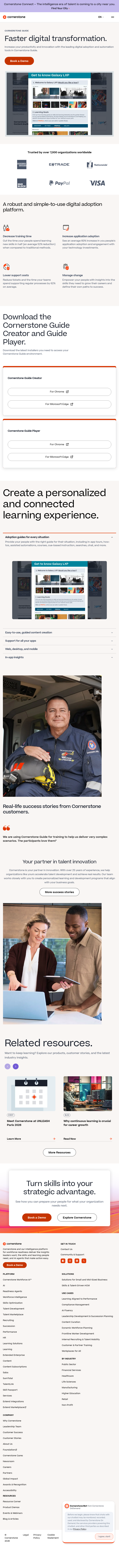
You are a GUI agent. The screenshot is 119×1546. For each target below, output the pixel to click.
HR (4, 1337)
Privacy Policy (37, 1536)
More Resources (59, 1153)
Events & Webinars (12, 1513)
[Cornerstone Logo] (14, 17)
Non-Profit (67, 1405)
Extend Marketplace (13, 1407)
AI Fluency (67, 1310)
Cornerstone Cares (13, 1455)
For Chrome (57, 391)
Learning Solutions (12, 1343)
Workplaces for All (71, 1351)
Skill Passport (10, 1389)
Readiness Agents (12, 1291)
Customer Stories (12, 1438)
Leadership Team (12, 1426)
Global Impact (10, 1478)
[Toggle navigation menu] (111, 17)
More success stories (59, 892)
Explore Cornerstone (77, 1218)
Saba (5, 1372)
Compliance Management (75, 1304)
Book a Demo (19, 61)
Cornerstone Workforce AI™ (17, 1279)
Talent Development (13, 1308)
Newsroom (8, 1461)
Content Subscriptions (15, 1366)
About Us (7, 1444)
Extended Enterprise (14, 1355)
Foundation (9, 1449)
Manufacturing (69, 1387)
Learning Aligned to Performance (79, 1298)
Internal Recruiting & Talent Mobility (81, 1339)
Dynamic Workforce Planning (77, 1327)
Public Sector (69, 1364)
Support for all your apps (20, 641)
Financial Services (71, 1370)
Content (7, 1360)
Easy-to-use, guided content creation (28, 632)
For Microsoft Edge (57, 404)
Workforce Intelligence (15, 1297)
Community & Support (72, 1254)
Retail (65, 1399)
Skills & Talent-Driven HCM (76, 1285)
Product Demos (11, 1507)
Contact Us (66, 1249)
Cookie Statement (53, 1536)
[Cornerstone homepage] (30, 1243)
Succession (9, 1326)
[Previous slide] (7, 1066)
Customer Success (13, 1432)
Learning (7, 1349)
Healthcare (68, 1376)
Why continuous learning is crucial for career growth (84, 1077)
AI (4, 1285)
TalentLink (8, 1384)
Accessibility (9, 1490)
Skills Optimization (12, 1302)
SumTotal (8, 1378)
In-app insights (14, 657)
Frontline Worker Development (78, 1333)
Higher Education (71, 1393)
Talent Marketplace (13, 1314)
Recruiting (8, 1320)
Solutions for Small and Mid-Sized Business (84, 1279)
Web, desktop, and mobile (21, 649)
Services (7, 1395)
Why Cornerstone (12, 1420)
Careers (7, 1467)
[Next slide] (16, 1066)
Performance (10, 1331)
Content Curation (71, 1322)
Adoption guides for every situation (27, 537)
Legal (26, 1534)
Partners (7, 1473)
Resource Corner (12, 1501)
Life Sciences (69, 1381)
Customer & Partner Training (77, 1345)
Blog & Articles (11, 1518)
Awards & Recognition (14, 1484)
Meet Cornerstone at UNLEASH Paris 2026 (30, 1075)
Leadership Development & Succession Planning (87, 1316)
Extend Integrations (13, 1401)
